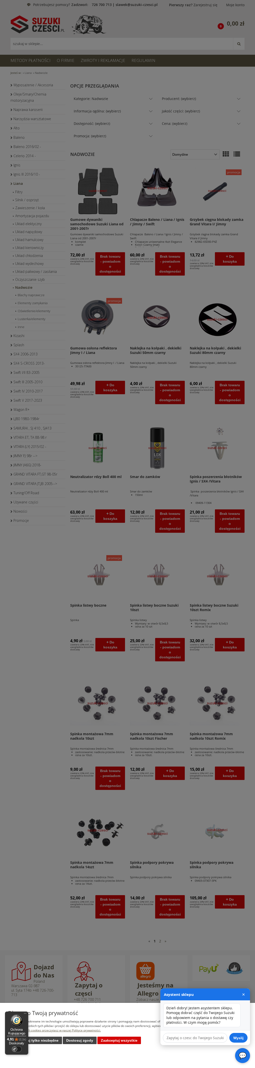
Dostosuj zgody (79, 1040)
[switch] (17, 1049)
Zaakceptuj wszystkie (119, 1040)
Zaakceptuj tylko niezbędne (35, 1040)
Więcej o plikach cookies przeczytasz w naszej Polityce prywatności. (54, 1030)
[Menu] (25, 1015)
